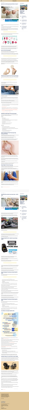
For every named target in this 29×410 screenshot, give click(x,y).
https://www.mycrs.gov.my (6, 338)
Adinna (3, 196)
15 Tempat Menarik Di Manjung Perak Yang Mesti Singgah (24, 17)
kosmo (3, 389)
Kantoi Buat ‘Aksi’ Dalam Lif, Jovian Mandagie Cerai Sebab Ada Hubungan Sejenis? (22, 12)
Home (1, 2)
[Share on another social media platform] (18, 20)
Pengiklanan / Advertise (3, 408)
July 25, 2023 (6, 196)
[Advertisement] (10, 23)
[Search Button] (27, 1)
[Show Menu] (1, 1)
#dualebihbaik (3, 110)
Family (4, 2)
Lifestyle (3, 2)
